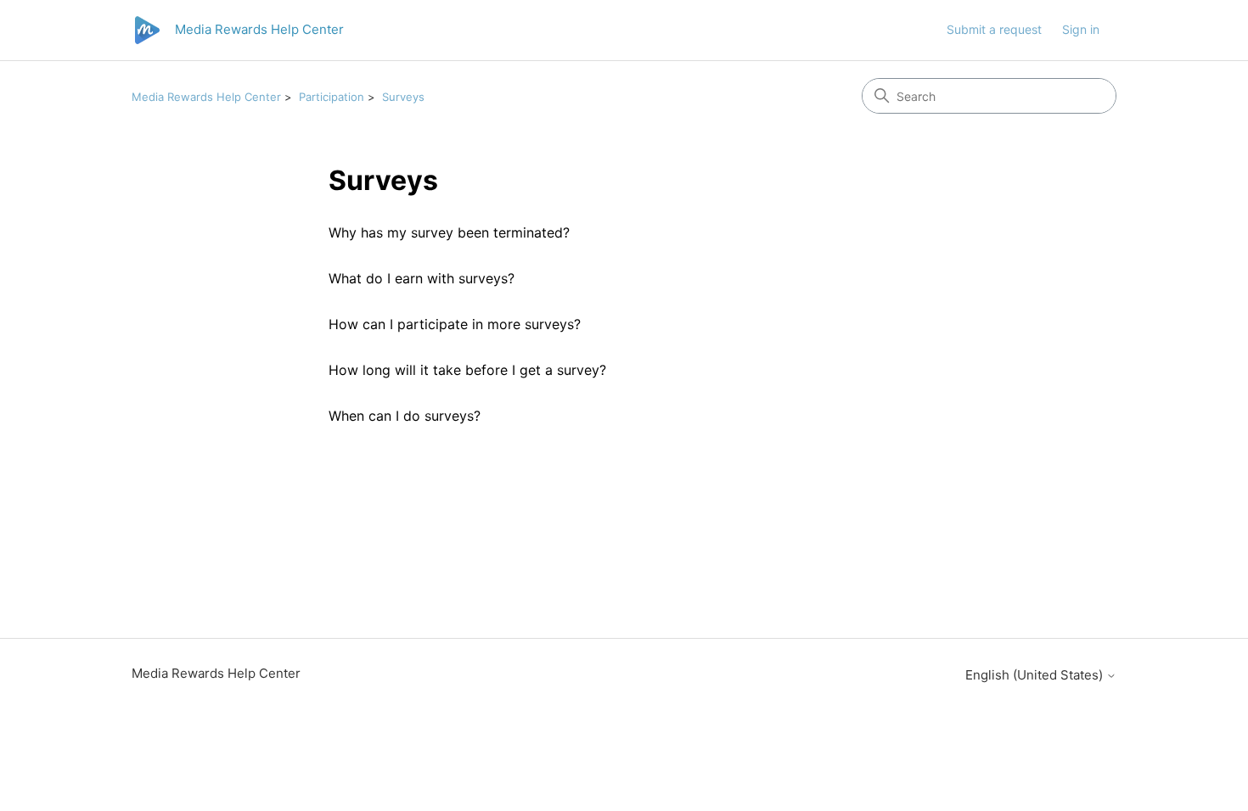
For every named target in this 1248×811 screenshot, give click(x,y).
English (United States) (1035, 675)
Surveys (403, 96)
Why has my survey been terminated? (449, 232)
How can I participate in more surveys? (455, 324)
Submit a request (994, 29)
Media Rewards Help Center (206, 96)
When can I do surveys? (405, 415)
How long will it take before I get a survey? (467, 369)
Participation (331, 96)
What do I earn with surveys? (421, 278)
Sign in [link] (1080, 29)
